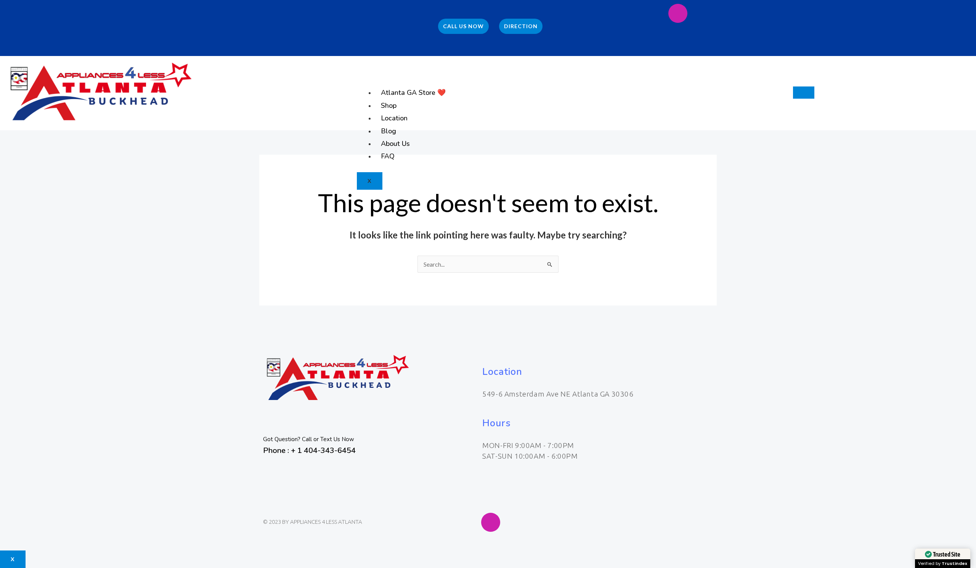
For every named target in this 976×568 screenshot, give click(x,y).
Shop (388, 105)
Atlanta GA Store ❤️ (413, 92)
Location (394, 118)
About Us (395, 143)
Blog (388, 131)
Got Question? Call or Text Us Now (308, 439)
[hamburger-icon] (803, 92)
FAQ (388, 156)
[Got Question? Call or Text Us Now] (272, 422)
